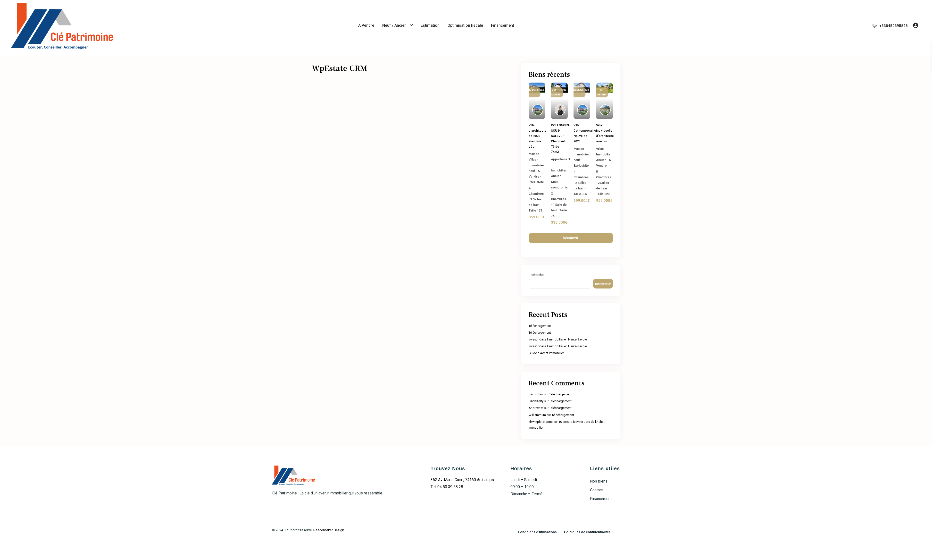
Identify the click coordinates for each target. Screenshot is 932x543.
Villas (532, 159)
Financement (502, 25)
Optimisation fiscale (465, 25)
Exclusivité (536, 182)
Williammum (537, 415)
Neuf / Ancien (394, 25)
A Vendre (366, 25)
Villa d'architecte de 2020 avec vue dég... (537, 135)
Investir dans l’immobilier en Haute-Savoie (558, 339)
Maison (534, 154)
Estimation (430, 25)
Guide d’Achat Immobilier (546, 353)
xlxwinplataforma (541, 422)
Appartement (560, 159)
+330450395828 (893, 26)
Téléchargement (540, 326)
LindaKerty (536, 401)
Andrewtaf (536, 408)
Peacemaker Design (328, 530)
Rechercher (536, 275)
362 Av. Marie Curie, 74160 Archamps (462, 479)
